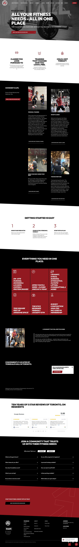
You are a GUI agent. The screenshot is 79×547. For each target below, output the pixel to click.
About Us (35, 523)
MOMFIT (25, 529)
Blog (62, 3)
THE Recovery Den (27, 536)
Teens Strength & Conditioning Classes (29, 534)
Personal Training (26, 526)
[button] (15, 3)
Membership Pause (37, 528)
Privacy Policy (47, 523)
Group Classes (26, 528)
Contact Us (36, 525)
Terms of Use (47, 525)
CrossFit (25, 522)
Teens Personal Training (28, 531)
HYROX (25, 524)
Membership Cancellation (38, 531)
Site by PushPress (32, 542)
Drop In (47, 3)
